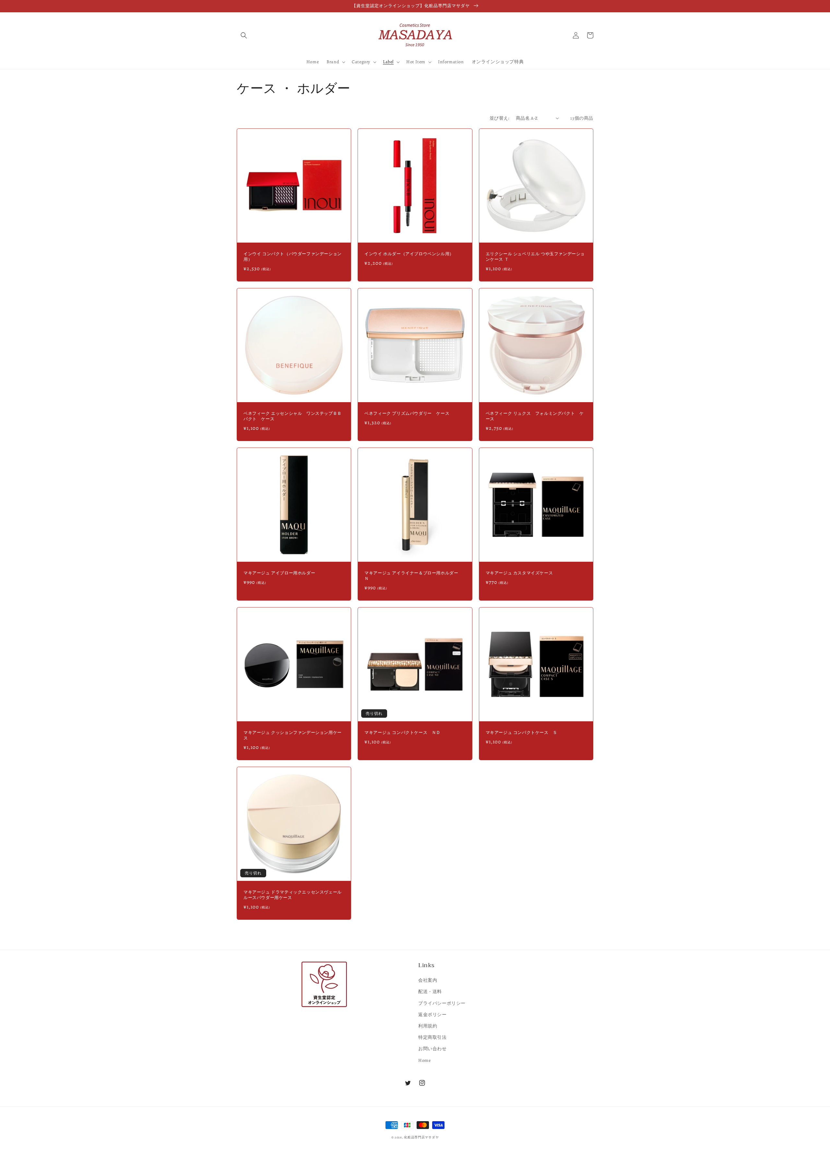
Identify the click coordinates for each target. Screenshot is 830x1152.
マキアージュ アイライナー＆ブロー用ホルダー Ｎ (413, 576)
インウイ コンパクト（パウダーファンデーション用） (292, 256)
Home (424, 1060)
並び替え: (499, 118)
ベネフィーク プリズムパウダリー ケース (406, 413)
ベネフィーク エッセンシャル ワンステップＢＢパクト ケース (292, 416)
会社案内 (427, 980)
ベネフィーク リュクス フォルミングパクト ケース (535, 416)
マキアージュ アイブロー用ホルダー (279, 573)
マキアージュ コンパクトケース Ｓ (521, 733)
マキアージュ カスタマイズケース (519, 573)
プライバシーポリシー (442, 1003)
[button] (244, 35)
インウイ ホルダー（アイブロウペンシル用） (409, 254)
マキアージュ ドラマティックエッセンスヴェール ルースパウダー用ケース (293, 895)
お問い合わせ (432, 1049)
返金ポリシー (432, 1015)
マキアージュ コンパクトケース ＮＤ (402, 733)
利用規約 (427, 1026)
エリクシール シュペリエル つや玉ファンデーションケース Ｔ (535, 256)
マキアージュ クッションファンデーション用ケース (292, 735)
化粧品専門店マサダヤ (421, 1137)
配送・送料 (430, 992)
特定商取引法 (432, 1037)
